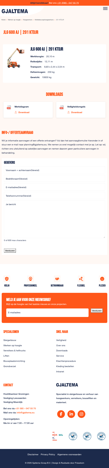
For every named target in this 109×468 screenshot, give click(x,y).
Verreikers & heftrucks (14, 350)
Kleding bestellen (65, 366)
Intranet (60, 371)
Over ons (60, 345)
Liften (6, 355)
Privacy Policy (48, 454)
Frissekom (79, 463)
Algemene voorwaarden (69, 454)
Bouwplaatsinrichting (14, 361)
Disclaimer (33, 454)
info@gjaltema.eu (25, 412)
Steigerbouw (9, 340)
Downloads (62, 350)
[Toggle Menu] (105, 8)
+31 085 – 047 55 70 (25, 408)
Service (60, 355)
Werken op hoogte (12, 345)
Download (23, 112)
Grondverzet (9, 366)
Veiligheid (61, 340)
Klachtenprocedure (66, 361)
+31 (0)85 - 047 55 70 (68, 2)
